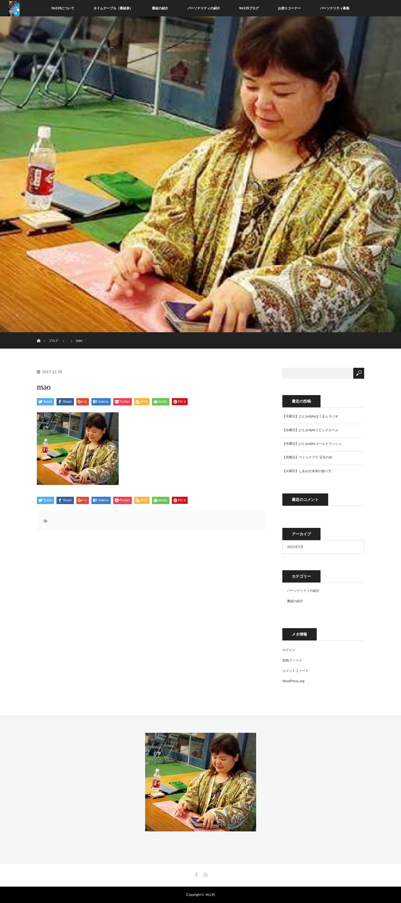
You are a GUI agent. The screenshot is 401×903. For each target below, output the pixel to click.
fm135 (210, 895)
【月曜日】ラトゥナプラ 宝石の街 (307, 457)
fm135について (63, 8)
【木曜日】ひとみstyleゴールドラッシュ (312, 444)
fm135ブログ (249, 8)
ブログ (53, 341)
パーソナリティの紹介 (203, 8)
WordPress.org (293, 681)
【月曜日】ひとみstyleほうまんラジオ (310, 416)
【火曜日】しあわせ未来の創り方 (306, 471)
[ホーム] (38, 334)
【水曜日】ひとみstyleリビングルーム (310, 430)
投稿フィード (292, 660)
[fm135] (200, 828)
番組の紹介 (160, 8)
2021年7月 (295, 547)
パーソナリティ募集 (334, 8)
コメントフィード (295, 671)
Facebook (196, 874)
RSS (205, 874)
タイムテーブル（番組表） (113, 8)
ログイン (288, 650)
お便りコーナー (289, 8)
